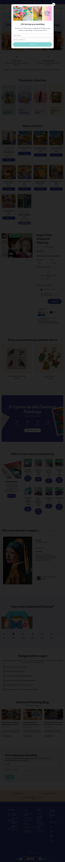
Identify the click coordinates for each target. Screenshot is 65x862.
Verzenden (32, 44)
